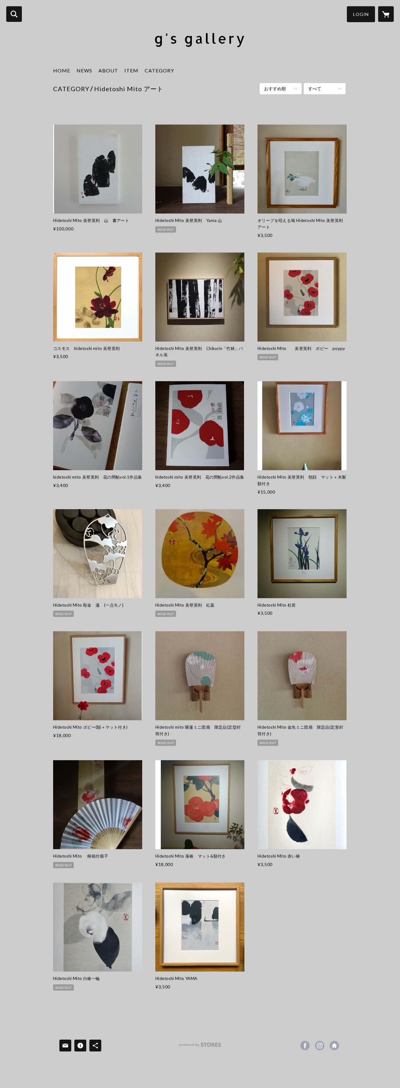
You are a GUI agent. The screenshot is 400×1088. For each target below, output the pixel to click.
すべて (314, 88)
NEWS (84, 70)
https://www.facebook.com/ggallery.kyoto (305, 1045)
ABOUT (108, 70)
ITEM (131, 70)
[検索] (14, 14)
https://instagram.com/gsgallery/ (319, 1045)
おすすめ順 (275, 88)
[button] (361, 14)
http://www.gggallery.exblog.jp (334, 1045)
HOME (61, 70)
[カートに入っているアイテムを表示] (386, 14)
